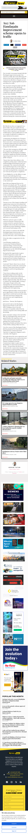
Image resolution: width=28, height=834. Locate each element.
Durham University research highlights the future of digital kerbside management (13, 700)
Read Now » (5, 385)
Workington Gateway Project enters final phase (14, 452)
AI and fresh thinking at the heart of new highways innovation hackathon (14, 737)
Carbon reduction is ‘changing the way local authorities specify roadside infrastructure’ (13, 428)
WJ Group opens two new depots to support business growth (12, 403)
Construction (9, 67)
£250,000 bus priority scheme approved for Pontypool (13, 706)
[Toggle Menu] (14, 16)
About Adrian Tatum (14, 469)
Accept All (14, 823)
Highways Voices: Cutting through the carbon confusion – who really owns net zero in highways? (13, 718)
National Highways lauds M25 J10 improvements (11, 712)
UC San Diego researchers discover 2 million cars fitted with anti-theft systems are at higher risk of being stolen (14, 744)
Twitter (20, 472)
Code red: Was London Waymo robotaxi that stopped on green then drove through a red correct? (14, 731)
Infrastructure (17, 67)
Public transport (19, 69)
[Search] (26, 12)
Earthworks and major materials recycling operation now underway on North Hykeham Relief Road (13, 379)
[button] (6, 45)
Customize (14, 827)
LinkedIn (14, 473)
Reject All (14, 831)
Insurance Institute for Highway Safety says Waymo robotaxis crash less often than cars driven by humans (13, 725)
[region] (14, 822)
